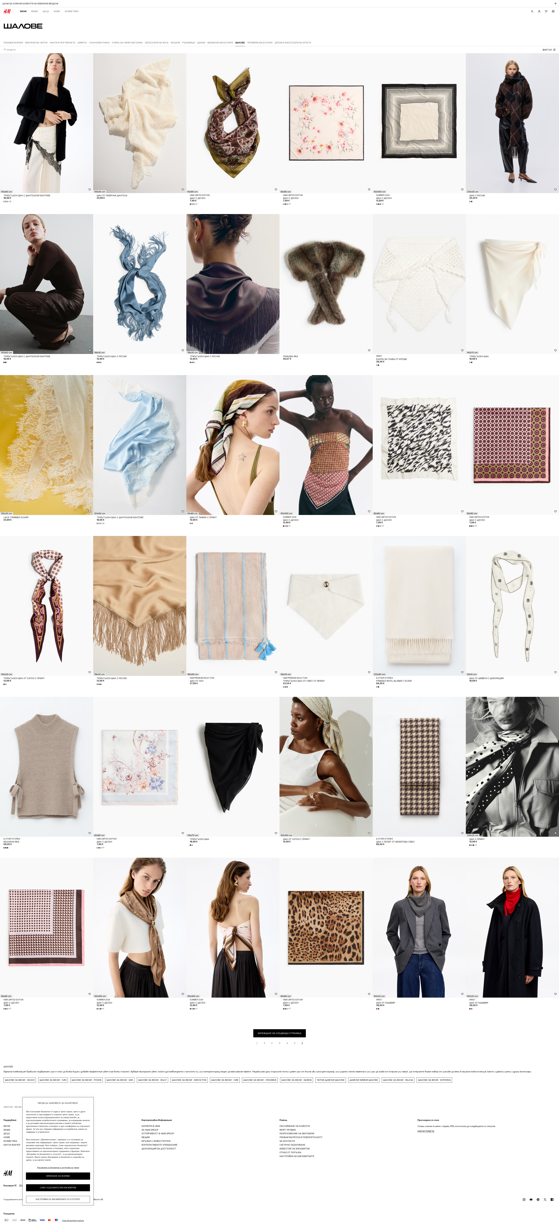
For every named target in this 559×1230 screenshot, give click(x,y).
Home (57, 11)
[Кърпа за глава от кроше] (419, 284)
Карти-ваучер (11, 1145)
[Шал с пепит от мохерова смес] (419, 767)
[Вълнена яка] (46, 767)
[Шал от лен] (233, 606)
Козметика (71, 11)
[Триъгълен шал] (512, 284)
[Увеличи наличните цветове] (471, 201)
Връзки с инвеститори (155, 1141)
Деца (46, 11)
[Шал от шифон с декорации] (512, 606)
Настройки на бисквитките (297, 1156)
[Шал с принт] (512, 767)
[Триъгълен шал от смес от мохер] (326, 606)
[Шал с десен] (233, 123)
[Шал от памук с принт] (233, 445)
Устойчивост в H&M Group (157, 1133)
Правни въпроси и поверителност (301, 1137)
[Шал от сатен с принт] (326, 767)
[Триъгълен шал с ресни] (139, 284)
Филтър (547, 50)
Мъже (34, 11)
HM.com (7, 1107)
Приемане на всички (58, 1176)
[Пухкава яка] (326, 284)
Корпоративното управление (159, 1145)
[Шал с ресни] (512, 123)
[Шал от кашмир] (419, 928)
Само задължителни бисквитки (58, 1188)
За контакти (287, 1141)
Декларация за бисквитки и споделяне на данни (58, 1167)
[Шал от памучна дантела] (139, 123)
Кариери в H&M (150, 1126)
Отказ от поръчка (290, 1152)
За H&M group (149, 1130)
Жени (23, 11)
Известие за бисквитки (295, 1148)
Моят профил (288, 1130)
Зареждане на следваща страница (279, 1033)
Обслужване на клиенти (295, 1126)
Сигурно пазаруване (292, 1145)
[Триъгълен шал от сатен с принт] (46, 606)
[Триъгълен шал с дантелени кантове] (46, 123)
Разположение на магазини (297, 1133)
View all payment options (73, 1221)
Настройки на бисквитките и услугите (58, 1199)
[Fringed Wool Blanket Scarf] (419, 606)
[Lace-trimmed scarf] (46, 445)
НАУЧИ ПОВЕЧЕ (426, 1131)
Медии (145, 1137)
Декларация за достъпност (158, 1148)
